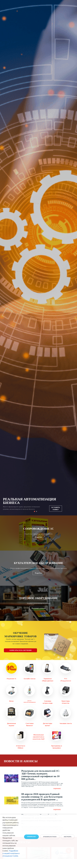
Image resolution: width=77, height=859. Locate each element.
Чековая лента (66, 723)
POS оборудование (65, 680)
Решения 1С (11, 679)
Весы (11, 701)
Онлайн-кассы (29, 679)
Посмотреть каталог (38, 608)
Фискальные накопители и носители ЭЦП (38, 737)
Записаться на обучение (20, 650)
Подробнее (38, 537)
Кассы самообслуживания (29, 701)
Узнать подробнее (56, 509)
